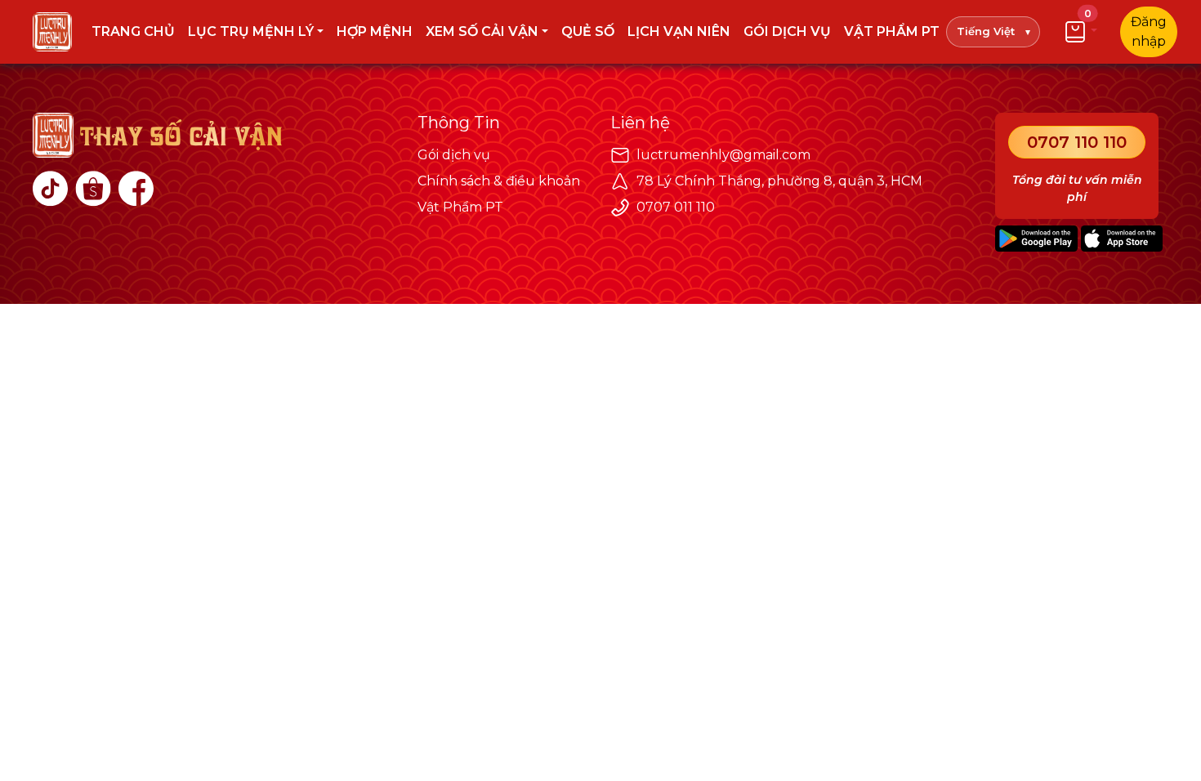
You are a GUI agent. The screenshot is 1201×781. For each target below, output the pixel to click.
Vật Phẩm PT (460, 207)
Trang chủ (133, 31)
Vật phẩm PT (892, 31)
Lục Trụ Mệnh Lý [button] (251, 31)
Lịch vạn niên (678, 31)
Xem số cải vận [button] (482, 31)
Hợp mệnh (375, 31)
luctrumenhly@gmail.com (723, 155)
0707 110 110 (1077, 142)
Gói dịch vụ (787, 31)
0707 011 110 (675, 207)
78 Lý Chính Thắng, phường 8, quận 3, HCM (779, 181)
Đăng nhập (1149, 31)
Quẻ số (587, 31)
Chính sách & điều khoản (498, 181)
